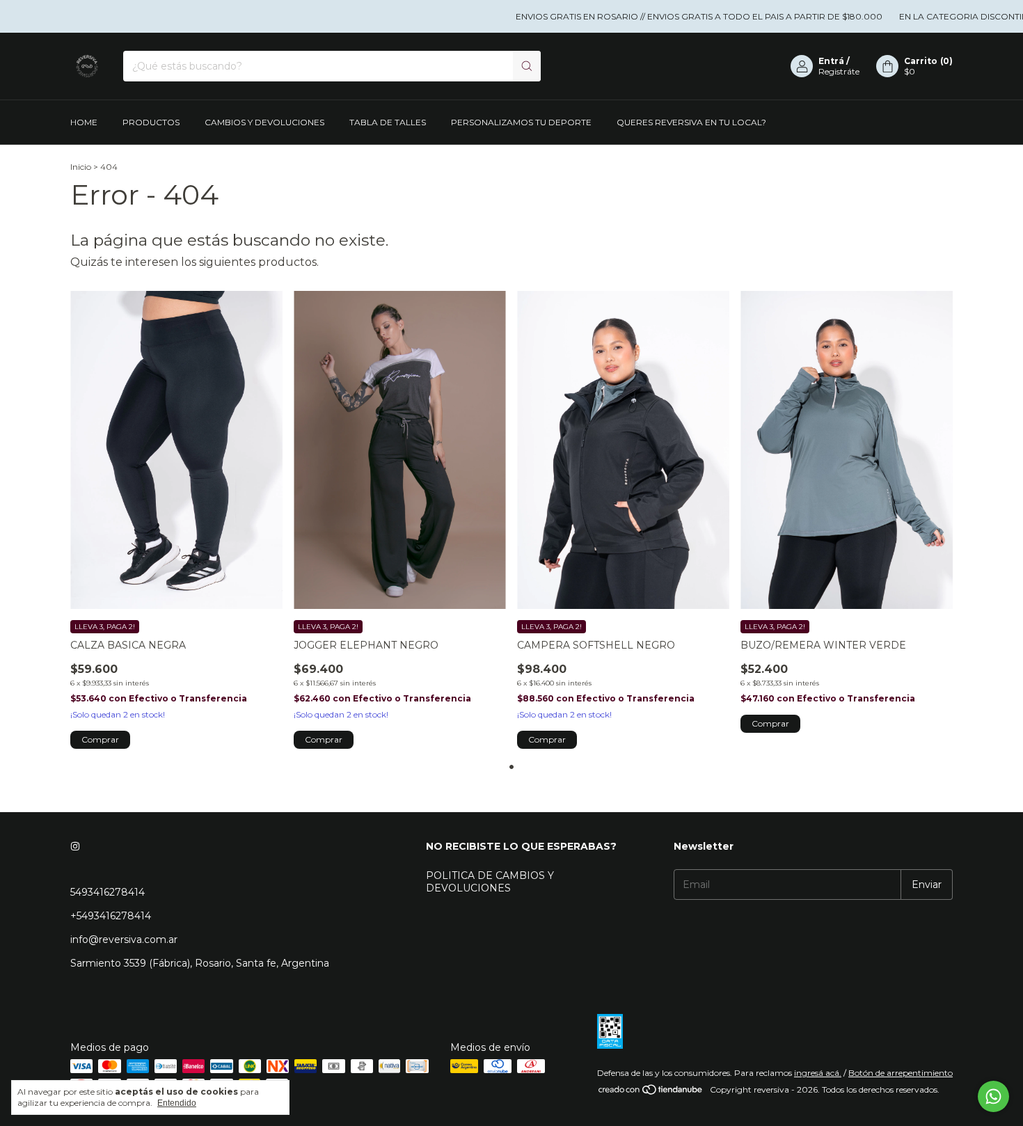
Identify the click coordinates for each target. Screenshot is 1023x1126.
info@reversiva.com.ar (123, 939)
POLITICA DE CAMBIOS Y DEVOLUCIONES (490, 881)
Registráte (838, 71)
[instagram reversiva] (75, 846)
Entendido (176, 1103)
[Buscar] (527, 66)
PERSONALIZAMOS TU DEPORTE (521, 122)
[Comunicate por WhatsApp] (993, 1096)
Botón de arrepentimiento (900, 1073)
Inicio (80, 166)
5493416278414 (107, 892)
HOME (83, 122)
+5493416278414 (110, 916)
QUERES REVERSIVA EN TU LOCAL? (691, 122)
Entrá (831, 61)
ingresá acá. (817, 1073)
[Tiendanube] (651, 1093)
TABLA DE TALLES (387, 122)
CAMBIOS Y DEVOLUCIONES (264, 122)
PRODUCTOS (151, 122)
